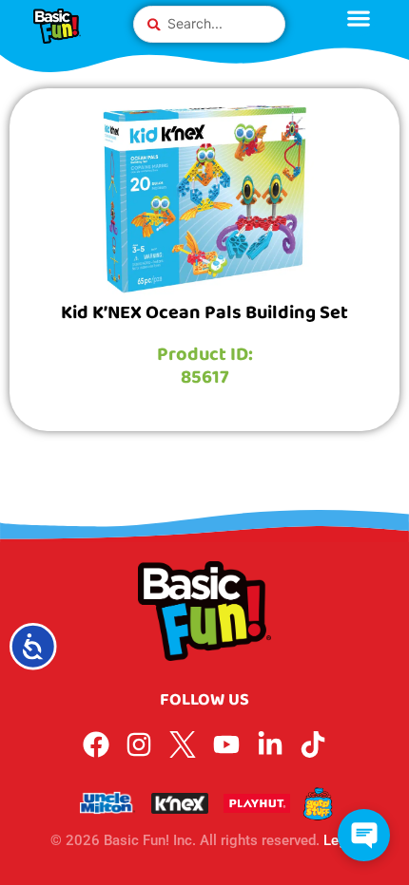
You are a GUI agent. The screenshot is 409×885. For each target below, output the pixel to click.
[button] (364, 835)
